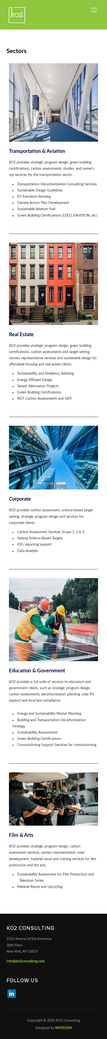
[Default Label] (11, 993)
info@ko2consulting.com (25, 961)
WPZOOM (63, 1028)
